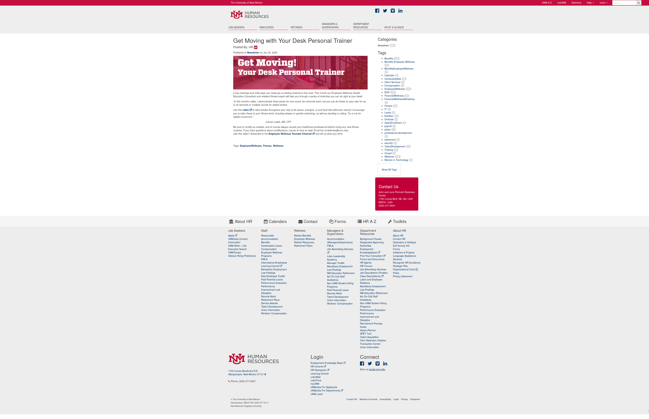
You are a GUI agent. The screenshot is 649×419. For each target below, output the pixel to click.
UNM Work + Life (237, 245)
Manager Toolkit (335, 263)
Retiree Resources (304, 242)
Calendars (277, 221)
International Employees (274, 262)
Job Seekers (236, 27)
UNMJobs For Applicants (324, 387)
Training (388, 149)
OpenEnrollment (393, 122)
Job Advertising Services (373, 269)
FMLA (264, 259)
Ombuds (389, 119)
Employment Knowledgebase (369, 250)
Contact (310, 221)
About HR (243, 221)
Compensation (392, 85)
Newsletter (383, 45)
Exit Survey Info (401, 245)
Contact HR (399, 239)
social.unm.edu (377, 369)
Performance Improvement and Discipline (270, 290)
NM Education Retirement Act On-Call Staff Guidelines (341, 276)
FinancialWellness (394, 95)
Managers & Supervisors (330, 25)
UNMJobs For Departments (325, 390)
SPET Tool (365, 333)
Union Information (270, 310)
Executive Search (237, 249)
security (388, 143)
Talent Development (272, 306)
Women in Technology (396, 160)
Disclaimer (415, 399)
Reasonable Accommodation (269, 237)
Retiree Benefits (302, 235)
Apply (231, 235)
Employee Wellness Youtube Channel (290, 133)
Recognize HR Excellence (406, 262)
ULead (388, 153)
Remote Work (268, 296)
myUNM (561, 2)
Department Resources (361, 25)
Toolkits (399, 221)
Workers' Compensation (274, 313)
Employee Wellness (304, 239)
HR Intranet (317, 366)
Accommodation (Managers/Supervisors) (340, 240)
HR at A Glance (394, 27)
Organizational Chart (404, 269)
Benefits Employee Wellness (399, 61)
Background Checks (370, 239)
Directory (576, 2)
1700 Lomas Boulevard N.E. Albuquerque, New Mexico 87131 (246, 372)
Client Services (392, 82)
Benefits (388, 58)
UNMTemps (234, 252)
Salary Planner (368, 330)
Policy (396, 273)
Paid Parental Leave (272, 279)
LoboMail (315, 377)
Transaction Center (370, 343)
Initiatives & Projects (403, 252)
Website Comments (368, 399)
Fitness (388, 105)
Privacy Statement (402, 276)
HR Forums (366, 266)
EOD (387, 92)
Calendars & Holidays (404, 242)
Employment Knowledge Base (327, 363)
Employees (267, 27)
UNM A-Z (547, 2)
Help (589, 2)
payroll (388, 126)
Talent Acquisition (369, 337)
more (603, 2)
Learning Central (270, 266)
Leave (387, 112)
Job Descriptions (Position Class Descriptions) (374, 274)
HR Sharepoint (318, 370)
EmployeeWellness (394, 88)
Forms (339, 221)
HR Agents (365, 262)
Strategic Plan (400, 266)
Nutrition (388, 116)
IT (385, 109)
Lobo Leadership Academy (336, 257)
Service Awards (269, 303)
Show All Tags (389, 169)
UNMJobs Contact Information (238, 240)
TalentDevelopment (394, 146)
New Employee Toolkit (273, 276)
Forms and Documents (372, 259)
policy (387, 129)
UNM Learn (317, 394)
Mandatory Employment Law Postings (274, 271)
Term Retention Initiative (373, 340)
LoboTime (316, 380)
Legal (396, 399)
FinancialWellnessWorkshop (399, 99)
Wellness (389, 156)
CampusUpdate (392, 78)
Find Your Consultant (371, 255)
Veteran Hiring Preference (242, 255)
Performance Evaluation (274, 283)
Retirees (296, 27)
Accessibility (385, 399)
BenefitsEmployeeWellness (398, 68)
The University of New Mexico (246, 2)
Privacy (404, 399)
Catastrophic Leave (271, 245)
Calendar (389, 75)
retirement (389, 139)
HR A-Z (369, 221)
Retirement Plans (270, 299)
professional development (398, 132)
